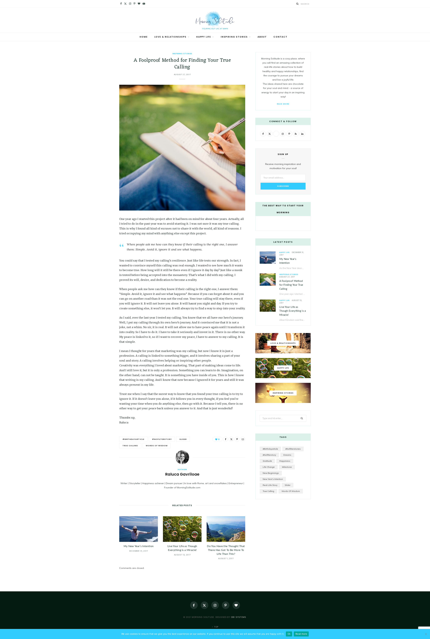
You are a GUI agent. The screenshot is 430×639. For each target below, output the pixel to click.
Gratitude (267, 461)
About (262, 36)
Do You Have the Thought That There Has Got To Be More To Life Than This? (226, 550)
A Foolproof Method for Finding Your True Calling (291, 285)
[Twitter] (102, 237)
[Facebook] (102, 229)
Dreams (287, 455)
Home (143, 36)
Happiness (284, 461)
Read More (283, 104)
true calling (130, 445)
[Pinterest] (102, 246)
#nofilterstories (293, 449)
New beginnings (271, 473)
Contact (280, 36)
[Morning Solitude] (215, 20)
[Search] (297, 4)
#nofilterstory (162, 439)
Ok (289, 633)
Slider (182, 439)
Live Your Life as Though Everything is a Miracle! (292, 311)
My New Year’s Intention (139, 546)
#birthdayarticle (133, 439)
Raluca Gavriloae (182, 474)
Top (215, 626)
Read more (301, 633)
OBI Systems (238, 617)
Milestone (287, 467)
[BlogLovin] (236, 605)
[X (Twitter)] (204, 605)
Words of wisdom (157, 445)
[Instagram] (215, 605)
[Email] (102, 254)
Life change (269, 467)
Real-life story (270, 485)
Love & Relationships (170, 36)
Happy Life (203, 36)
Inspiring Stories (234, 36)
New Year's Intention (273, 479)
